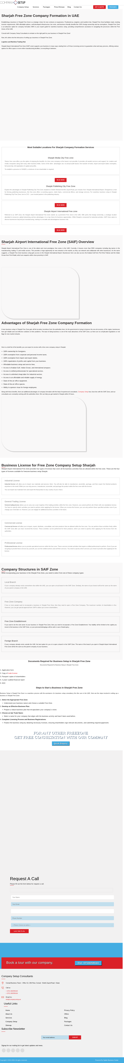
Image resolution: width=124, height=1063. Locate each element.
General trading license (12, 505)
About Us (9, 1014)
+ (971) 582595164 (12, 991)
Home (8, 1010)
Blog (65, 1018)
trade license (12, 673)
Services (9, 1018)
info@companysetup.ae (85, 4)
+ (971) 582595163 (12, 993)
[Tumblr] (18, 1050)
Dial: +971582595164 (88, 963)
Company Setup (83, 392)
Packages (113, 7)
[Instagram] (8, 1050)
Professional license (11, 546)
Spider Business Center (110, 1060)
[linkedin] (22, 1050)
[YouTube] (13, 1050)
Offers (66, 1014)
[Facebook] (4, 1050)
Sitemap (8, 1025)
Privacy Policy (69, 1010)
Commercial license (11, 526)
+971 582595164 (63, 4)
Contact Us (68, 1025)
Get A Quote (99, 7)
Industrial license (10, 484)
